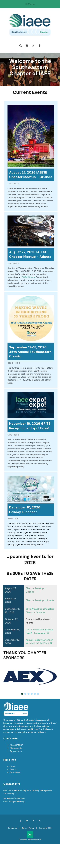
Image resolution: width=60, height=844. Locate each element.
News (12, 766)
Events (13, 769)
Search (21, 45)
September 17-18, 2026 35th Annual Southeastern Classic (30, 352)
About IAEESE (16, 745)
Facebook (39, 45)
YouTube (27, 45)
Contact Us (12, 828)
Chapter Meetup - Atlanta (40, 600)
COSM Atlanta (28, 277)
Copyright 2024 (45, 828)
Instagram (21, 821)
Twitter (33, 45)
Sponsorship (16, 751)
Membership (16, 748)
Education (15, 772)
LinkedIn (27, 821)
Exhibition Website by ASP (30, 839)
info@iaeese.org (16, 801)
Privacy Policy (28, 828)
